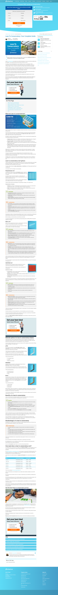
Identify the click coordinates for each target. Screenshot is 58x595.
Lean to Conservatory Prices (10, 562)
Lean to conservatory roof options (13, 103)
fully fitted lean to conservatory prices (13, 451)
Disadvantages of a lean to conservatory (14, 107)
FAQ (38, 65)
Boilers (26, 1)
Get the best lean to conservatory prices (14, 109)
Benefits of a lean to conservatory (13, 106)
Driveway (43, 1)
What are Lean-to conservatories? (13, 102)
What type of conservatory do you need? (19, 11)
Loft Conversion (38, 1)
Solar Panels (17, 1)
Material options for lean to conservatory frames (44, 57)
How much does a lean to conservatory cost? (15, 108)
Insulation (33, 1)
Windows (29, 1)
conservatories (10, 61)
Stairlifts (47, 1)
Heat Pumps (22, 1)
